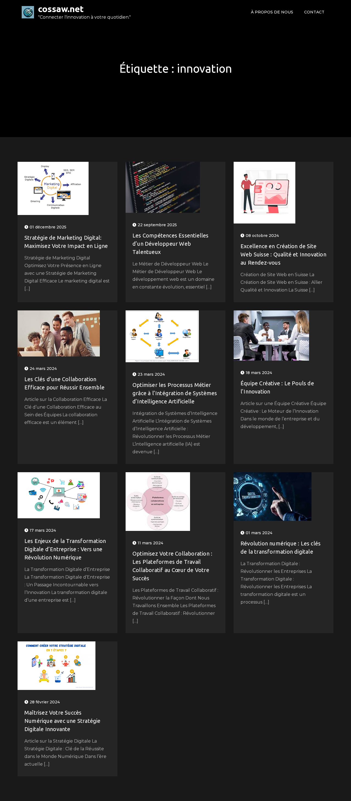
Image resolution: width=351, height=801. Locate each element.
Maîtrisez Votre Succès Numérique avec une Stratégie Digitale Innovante (62, 720)
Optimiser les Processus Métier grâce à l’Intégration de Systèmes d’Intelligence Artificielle (174, 393)
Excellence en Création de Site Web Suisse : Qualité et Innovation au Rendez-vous (283, 254)
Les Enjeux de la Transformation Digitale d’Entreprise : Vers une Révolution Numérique (65, 549)
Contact (314, 12)
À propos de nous (272, 12)
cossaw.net (61, 9)
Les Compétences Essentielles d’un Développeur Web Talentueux (170, 243)
